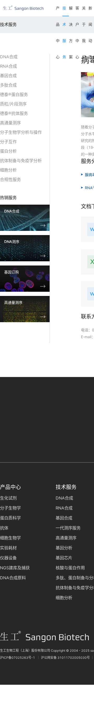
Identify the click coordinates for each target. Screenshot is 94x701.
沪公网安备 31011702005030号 (65, 658)
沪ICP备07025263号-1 (18, 658)
